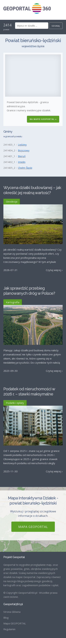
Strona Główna (11, 611)
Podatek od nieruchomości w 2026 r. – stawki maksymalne (29, 391)
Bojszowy (23, 150)
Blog (6, 617)
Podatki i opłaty (15, 402)
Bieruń (22, 156)
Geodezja (11, 201)
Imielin (21, 162)
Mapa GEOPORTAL (33, 527)
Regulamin (9, 629)
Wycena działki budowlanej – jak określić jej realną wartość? (32, 190)
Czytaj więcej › (54, 270)
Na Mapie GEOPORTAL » (43, 119)
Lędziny (22, 144)
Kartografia (12, 302)
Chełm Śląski (25, 167)
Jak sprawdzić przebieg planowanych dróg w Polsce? (29, 291)
